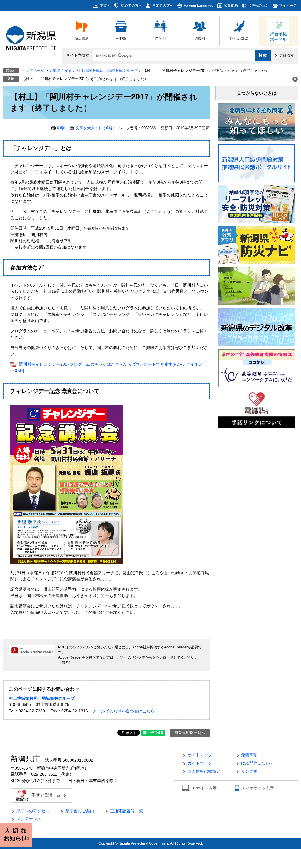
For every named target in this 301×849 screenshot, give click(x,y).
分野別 (121, 38)
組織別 (199, 38)
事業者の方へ (162, 5)
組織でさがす (60, 71)
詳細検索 (287, 55)
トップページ (32, 71)
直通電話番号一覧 (126, 811)
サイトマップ (200, 755)
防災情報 (82, 38)
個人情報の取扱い (204, 771)
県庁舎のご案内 (79, 811)
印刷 (61, 128)
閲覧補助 (231, 5)
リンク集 (249, 771)
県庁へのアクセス (32, 811)
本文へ (105, 5)
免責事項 (249, 755)
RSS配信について (257, 763)
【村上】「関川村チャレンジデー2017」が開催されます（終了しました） (84, 79)
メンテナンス (28, 819)
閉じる (295, 79)
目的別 (160, 38)
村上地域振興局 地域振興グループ (107, 71)
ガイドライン (200, 763)
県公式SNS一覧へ (189, 733)
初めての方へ (131, 5)
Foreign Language (198, 5)
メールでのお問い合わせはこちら (124, 711)
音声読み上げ (258, 5)
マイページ (288, 5)
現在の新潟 (239, 38)
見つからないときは (257, 93)
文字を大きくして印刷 (95, 128)
